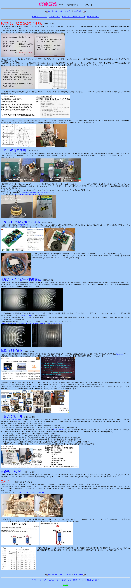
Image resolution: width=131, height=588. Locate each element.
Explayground (120, 354)
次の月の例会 (78, 11)
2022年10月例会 (26, 315)
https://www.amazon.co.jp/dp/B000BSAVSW (28, 194)
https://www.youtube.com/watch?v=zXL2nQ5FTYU (38, 192)
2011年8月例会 (16, 419)
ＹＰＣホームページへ (39, 17)
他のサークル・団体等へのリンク (73, 17)
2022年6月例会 (58, 429)
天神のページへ (54, 17)
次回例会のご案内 (93, 17)
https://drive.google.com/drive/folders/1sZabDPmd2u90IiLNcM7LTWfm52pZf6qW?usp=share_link (31, 323)
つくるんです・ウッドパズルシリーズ (32, 492)
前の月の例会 (52, 11)
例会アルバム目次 (65, 11)
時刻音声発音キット (26, 225)
